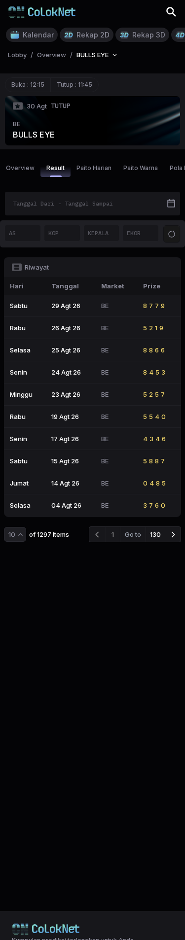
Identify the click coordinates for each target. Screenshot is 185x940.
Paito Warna (140, 168)
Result (55, 168)
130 (155, 534)
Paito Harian (93, 168)
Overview (20, 168)
